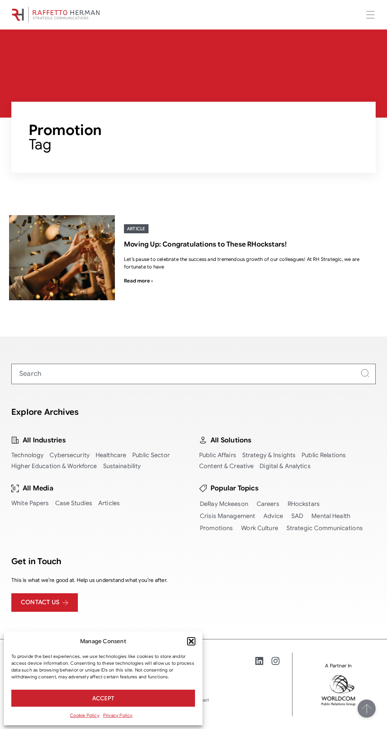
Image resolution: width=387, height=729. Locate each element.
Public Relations (324, 455)
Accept (103, 698)
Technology (27, 455)
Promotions (216, 528)
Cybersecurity (70, 455)
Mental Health (330, 516)
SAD (297, 516)
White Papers (30, 503)
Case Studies (74, 503)
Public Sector (151, 455)
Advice (273, 516)
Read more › (138, 281)
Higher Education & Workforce (54, 466)
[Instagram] (275, 660)
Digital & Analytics (285, 466)
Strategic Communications (324, 528)
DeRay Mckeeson (224, 504)
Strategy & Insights (269, 455)
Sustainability (122, 466)
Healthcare (111, 455)
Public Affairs (217, 455)
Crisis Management (227, 516)
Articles (109, 503)
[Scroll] (367, 709)
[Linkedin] (259, 660)
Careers (268, 504)
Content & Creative (226, 466)
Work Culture (259, 528)
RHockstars (304, 504)
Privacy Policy (118, 715)
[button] (191, 641)
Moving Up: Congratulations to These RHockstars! (205, 244)
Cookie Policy (84, 715)
